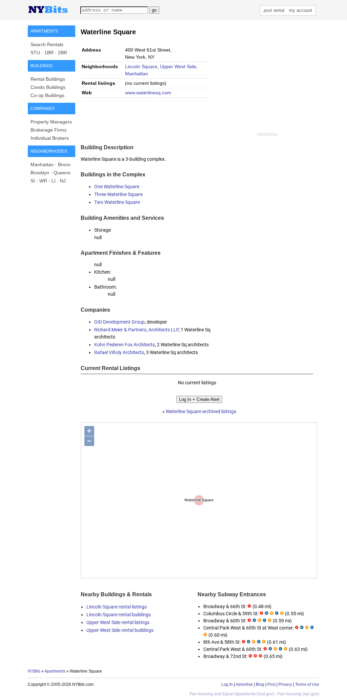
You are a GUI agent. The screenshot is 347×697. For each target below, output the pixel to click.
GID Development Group (119, 322)
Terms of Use (307, 684)
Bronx (64, 164)
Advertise (244, 684)
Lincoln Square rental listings (116, 606)
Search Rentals (46, 44)
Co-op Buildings (47, 95)
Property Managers (51, 121)
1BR (49, 52)
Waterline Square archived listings (201, 411)
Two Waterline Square (117, 202)
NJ (63, 180)
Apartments (54, 671)
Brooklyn (39, 172)
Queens (62, 172)
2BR (62, 52)
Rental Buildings (47, 79)
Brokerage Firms (48, 130)
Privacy (285, 684)
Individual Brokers (49, 138)
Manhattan (42, 164)
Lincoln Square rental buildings (118, 614)
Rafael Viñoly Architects (119, 352)
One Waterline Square (116, 186)
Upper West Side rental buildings (120, 630)
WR (43, 180)
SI (32, 180)
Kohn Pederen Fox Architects (124, 344)
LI (54, 180)
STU (35, 52)
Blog (260, 684)
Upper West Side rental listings (117, 622)
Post (271, 684)
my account (300, 10)
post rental (274, 10)
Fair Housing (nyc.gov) (298, 694)
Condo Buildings (47, 87)
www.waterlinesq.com (148, 92)
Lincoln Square (141, 66)
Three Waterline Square (118, 194)
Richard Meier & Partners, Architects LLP (136, 329)
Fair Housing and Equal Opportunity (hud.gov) (231, 694)
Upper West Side (178, 66)
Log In (227, 684)
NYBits (34, 671)
